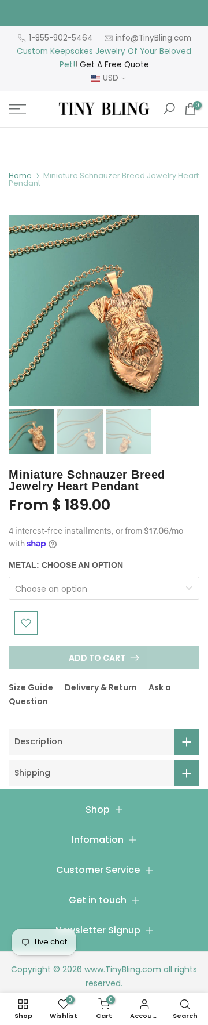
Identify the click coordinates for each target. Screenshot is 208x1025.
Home (20, 175)
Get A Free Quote (114, 64)
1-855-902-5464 (61, 38)
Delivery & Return (101, 687)
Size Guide (31, 687)
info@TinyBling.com (153, 38)
